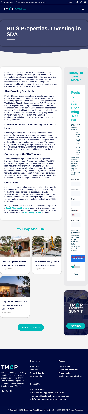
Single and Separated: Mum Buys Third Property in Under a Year (14, 305)
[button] (83, 9)
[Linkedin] (10, 391)
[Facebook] (77, 2)
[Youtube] (85, 2)
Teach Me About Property (17, 208)
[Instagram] (81, 2)
